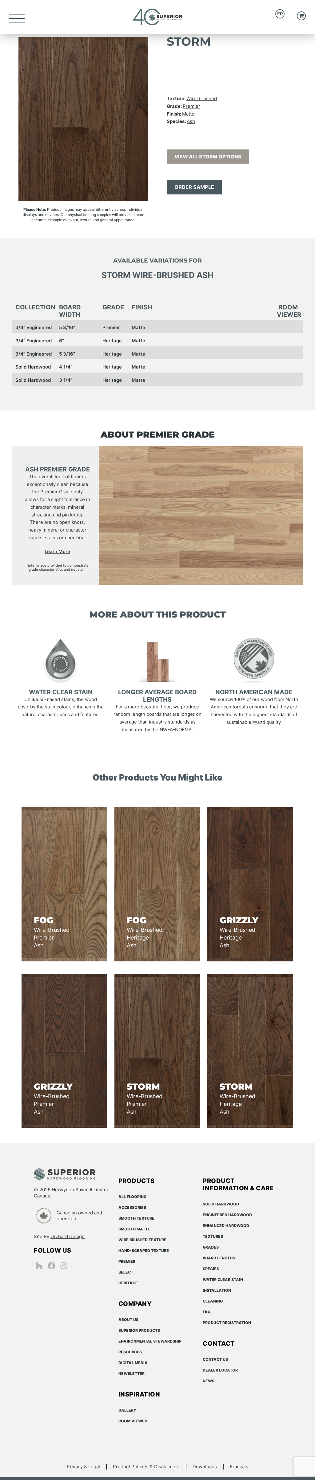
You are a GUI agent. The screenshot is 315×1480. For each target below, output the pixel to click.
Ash (191, 121)
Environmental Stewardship (149, 1341)
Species (211, 1268)
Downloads (205, 1467)
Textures (213, 1236)
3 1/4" (65, 380)
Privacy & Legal (83, 1467)
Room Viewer (132, 1421)
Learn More (57, 551)
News (208, 1381)
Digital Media (133, 1362)
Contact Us (215, 1359)
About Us (128, 1319)
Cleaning (213, 1301)
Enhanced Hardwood (226, 1225)
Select (125, 1272)
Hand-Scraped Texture (143, 1250)
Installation (217, 1290)
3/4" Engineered (33, 327)
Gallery (127, 1410)
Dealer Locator (220, 1370)
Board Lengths (219, 1258)
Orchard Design (67, 1236)
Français (239, 1467)
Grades (211, 1247)
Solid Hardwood (33, 367)
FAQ (207, 1312)
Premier (191, 106)
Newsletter (131, 1373)
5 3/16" (67, 327)
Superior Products (139, 1330)
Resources (130, 1352)
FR (280, 14)
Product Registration (227, 1322)
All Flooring (132, 1196)
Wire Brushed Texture (142, 1239)
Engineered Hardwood (227, 1215)
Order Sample (194, 187)
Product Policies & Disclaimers (146, 1467)
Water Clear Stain (223, 1279)
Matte (138, 327)
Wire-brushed (201, 98)
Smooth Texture (136, 1218)
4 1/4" (65, 367)
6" (61, 341)
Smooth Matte (134, 1229)
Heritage (112, 341)
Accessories (132, 1207)
